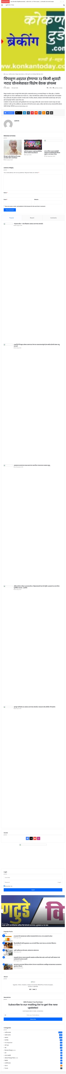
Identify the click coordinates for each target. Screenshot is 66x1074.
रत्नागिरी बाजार (8, 1063)
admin (8, 87)
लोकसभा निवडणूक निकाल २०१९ (11, 1058)
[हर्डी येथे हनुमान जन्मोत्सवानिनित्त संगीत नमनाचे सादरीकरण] (33, 145)
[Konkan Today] (10, 5)
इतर (5, 1052)
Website (36, 199)
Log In (33, 890)
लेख (5, 1047)
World (6, 1065)
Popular (11, 218)
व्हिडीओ (6, 1060)
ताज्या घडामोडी (8, 1055)
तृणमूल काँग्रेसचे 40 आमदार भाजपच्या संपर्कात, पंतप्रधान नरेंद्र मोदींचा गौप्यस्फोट (34, 707)
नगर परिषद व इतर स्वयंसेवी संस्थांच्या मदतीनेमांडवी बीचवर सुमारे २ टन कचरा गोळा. (52, 152)
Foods (6, 1068)
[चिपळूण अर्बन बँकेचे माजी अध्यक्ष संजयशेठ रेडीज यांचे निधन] (13, 147)
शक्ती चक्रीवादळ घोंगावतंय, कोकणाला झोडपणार (26, 950)
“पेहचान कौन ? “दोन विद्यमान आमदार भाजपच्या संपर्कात (28, 224)
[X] (32, 989)
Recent (32, 218)
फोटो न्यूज (7, 1045)
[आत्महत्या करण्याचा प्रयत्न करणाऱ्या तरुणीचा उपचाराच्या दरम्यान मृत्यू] (8, 524)
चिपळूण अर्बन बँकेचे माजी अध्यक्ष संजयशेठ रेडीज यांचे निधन (12, 157)
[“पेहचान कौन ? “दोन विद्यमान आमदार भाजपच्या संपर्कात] (8, 283)
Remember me (8, 886)
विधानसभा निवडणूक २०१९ (10, 1050)
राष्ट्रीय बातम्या (8, 1035)
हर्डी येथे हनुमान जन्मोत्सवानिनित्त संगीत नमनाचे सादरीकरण (33, 152)
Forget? (59, 882)
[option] (33, 911)
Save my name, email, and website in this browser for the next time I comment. (25, 206)
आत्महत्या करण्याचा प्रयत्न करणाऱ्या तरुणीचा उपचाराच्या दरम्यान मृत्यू (32, 465)
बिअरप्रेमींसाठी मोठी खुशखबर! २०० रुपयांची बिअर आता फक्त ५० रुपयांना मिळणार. (35, 943)
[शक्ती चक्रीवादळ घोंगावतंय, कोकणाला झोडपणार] (8, 953)
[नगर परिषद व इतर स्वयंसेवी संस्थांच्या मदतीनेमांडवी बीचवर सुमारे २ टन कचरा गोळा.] (53, 145)
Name (6, 192)
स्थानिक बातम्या (12, 74)
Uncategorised (8, 1042)
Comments (53, 218)
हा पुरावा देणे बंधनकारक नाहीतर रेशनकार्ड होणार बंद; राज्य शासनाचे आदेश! (33, 936)
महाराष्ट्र (6, 1037)
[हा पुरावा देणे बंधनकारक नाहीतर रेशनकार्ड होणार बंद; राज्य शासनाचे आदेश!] (8, 938)
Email (5, 199)
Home (6, 74)
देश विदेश (6, 1040)
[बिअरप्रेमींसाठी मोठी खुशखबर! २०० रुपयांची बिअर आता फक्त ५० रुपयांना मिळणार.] (8, 945)
